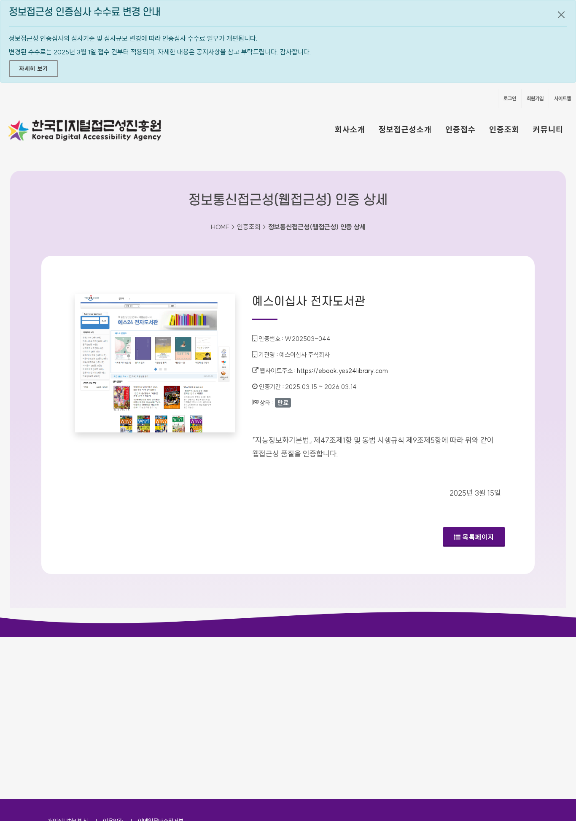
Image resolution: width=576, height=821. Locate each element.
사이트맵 (562, 98)
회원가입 (535, 98)
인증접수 (460, 129)
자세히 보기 (33, 68)
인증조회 (504, 129)
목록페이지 (478, 537)
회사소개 (350, 129)
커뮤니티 (548, 129)
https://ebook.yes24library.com (342, 371)
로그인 (509, 98)
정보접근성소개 (405, 129)
